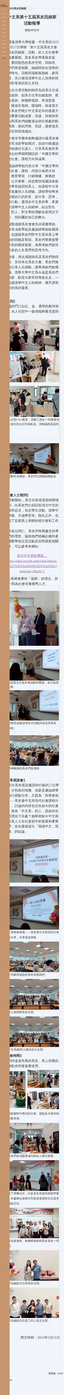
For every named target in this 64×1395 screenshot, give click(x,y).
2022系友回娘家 (3, 40)
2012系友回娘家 (3, 21)
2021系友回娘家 (3, 36)
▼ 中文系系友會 (4, 9)
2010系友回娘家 (3, 13)
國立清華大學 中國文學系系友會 (4, 5)
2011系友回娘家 (3, 17)
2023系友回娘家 (3, 44)
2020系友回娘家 (3, 32)
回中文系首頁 (3, 58)
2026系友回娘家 (3, 55)
